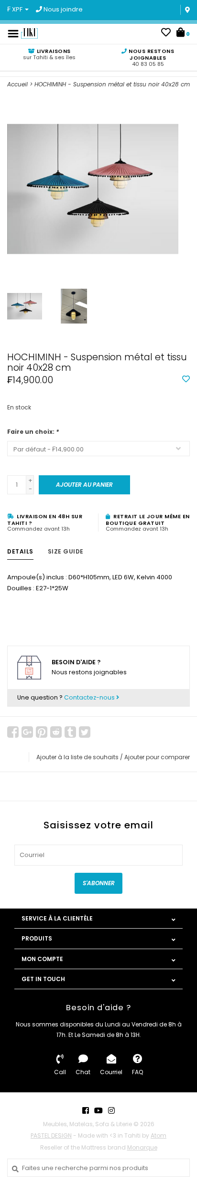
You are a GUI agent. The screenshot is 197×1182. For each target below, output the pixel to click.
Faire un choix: (33, 432)
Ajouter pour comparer (157, 757)
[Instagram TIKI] (111, 1110)
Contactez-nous (90, 697)
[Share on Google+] (27, 732)
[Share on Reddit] (56, 732)
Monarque (142, 1147)
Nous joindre (62, 9)
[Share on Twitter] (84, 732)
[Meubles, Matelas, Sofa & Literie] (29, 33)
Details (20, 551)
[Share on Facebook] (13, 732)
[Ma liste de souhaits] (166, 33)
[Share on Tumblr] (70, 732)
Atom (158, 1135)
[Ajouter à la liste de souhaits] (186, 379)
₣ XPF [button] (15, 9)
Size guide (66, 551)
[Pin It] (41, 732)
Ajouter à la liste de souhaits (77, 757)
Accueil (17, 84)
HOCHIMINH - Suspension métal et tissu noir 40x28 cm (112, 84)
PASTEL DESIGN (51, 1135)
